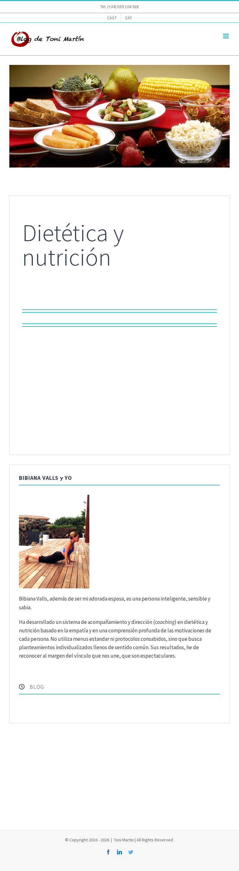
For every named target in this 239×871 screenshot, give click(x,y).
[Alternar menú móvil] (226, 36)
